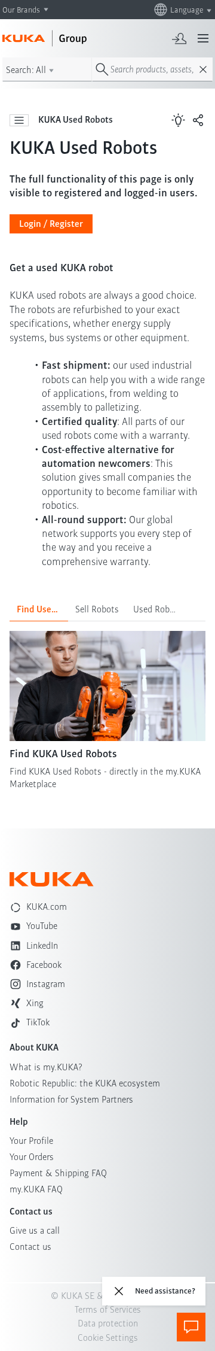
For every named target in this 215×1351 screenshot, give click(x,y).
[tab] (39, 609)
